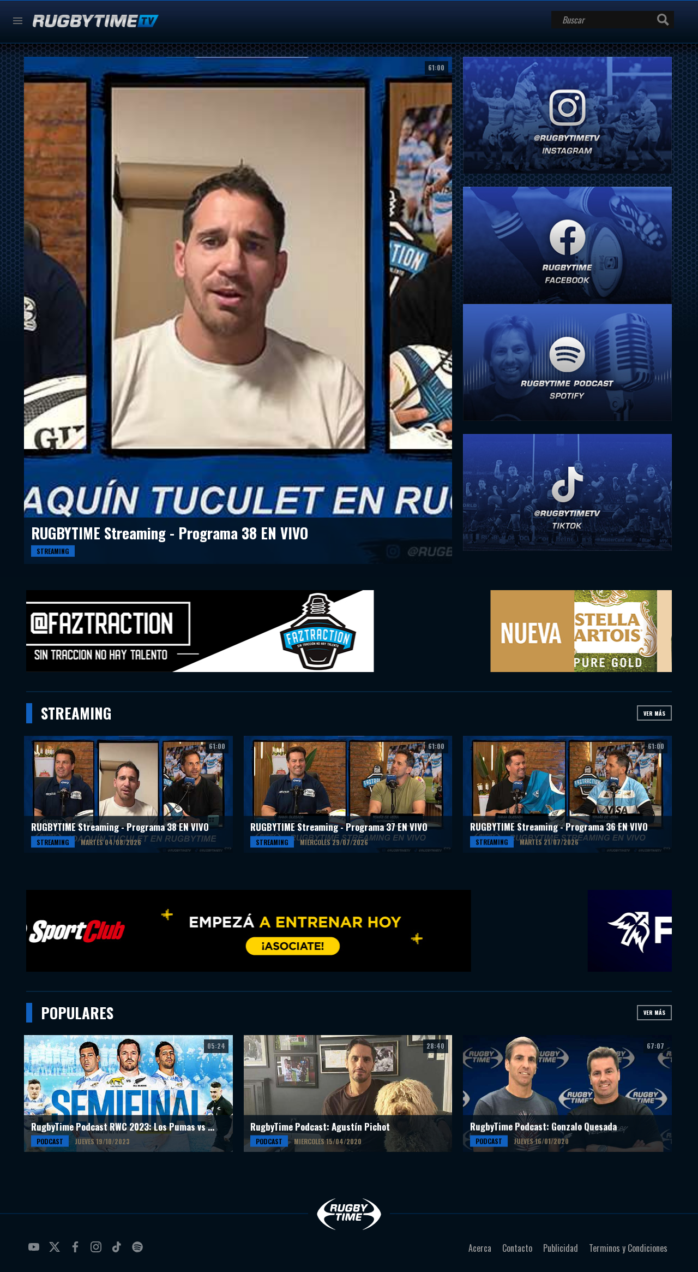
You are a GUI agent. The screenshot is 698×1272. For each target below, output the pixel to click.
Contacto (517, 1248)
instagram (98, 1251)
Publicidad (560, 1248)
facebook (77, 1251)
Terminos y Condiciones (628, 1248)
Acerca (479, 1248)
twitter (56, 1251)
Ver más (654, 713)
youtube (35, 1251)
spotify (139, 1251)
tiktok (118, 1251)
